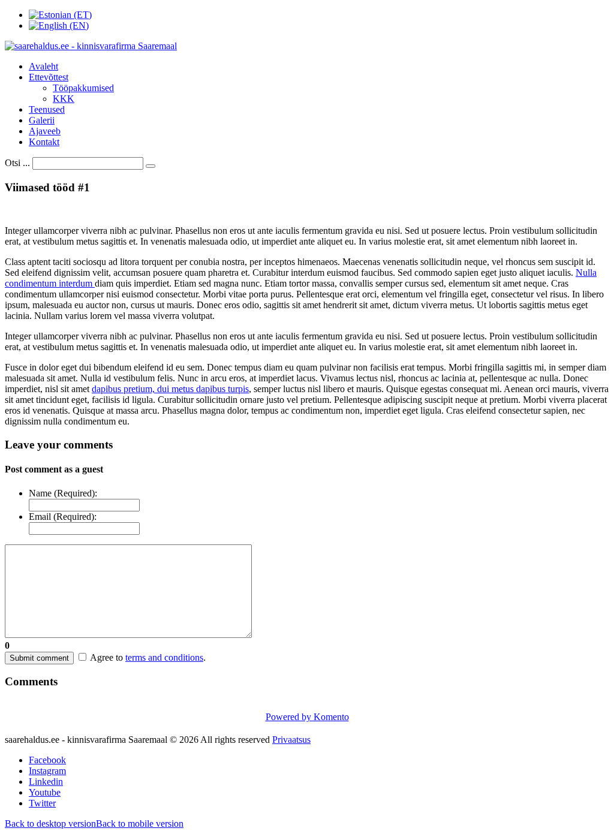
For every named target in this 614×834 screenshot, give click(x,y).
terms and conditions (164, 657)
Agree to (106, 657)
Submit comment (39, 658)
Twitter (42, 803)
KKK (63, 99)
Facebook (47, 760)
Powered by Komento (307, 717)
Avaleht (43, 66)
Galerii (42, 120)
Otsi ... (17, 163)
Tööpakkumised (83, 88)
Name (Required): (63, 493)
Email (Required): (63, 516)
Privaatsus (291, 739)
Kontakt (44, 142)
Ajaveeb (45, 131)
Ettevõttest (48, 77)
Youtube (45, 792)
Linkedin (46, 781)
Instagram (47, 771)
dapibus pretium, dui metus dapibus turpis (170, 389)
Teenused (47, 109)
